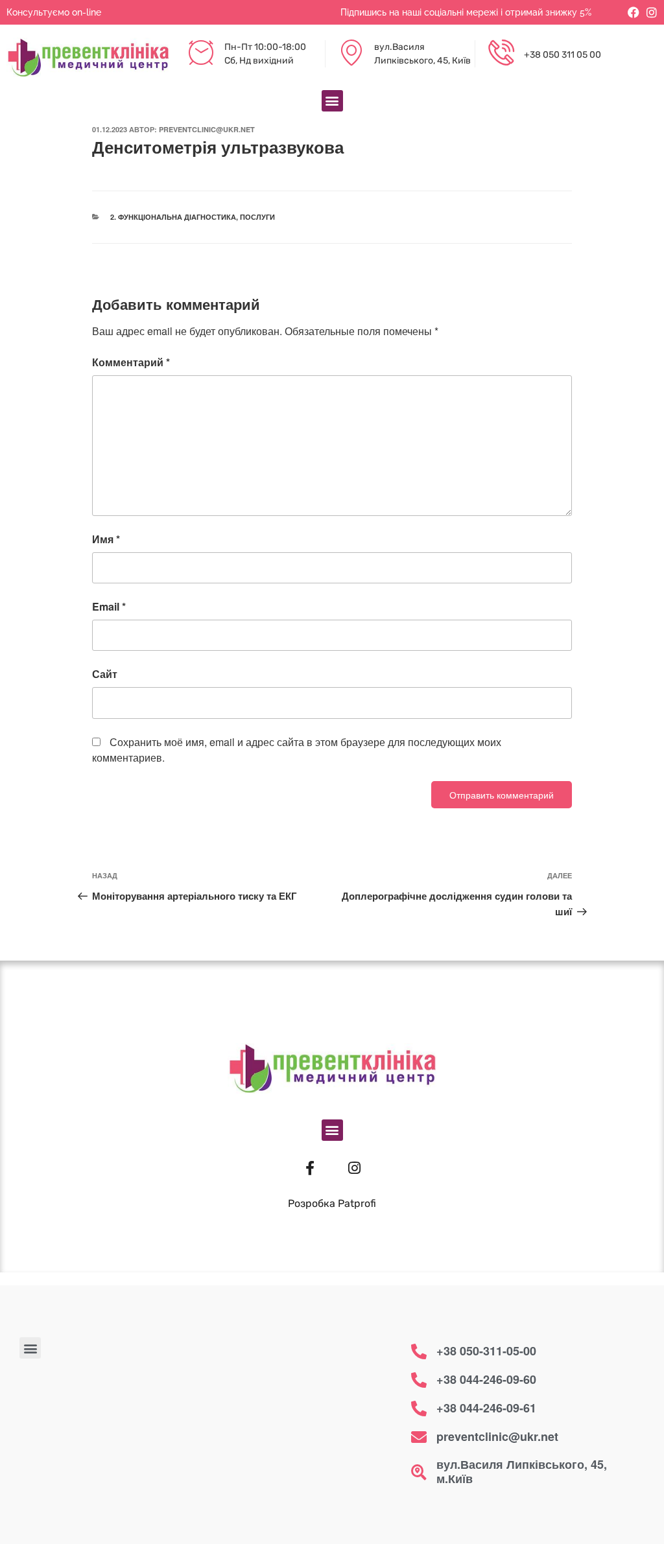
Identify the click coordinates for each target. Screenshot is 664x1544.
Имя (106, 539)
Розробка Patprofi (332, 1203)
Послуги (257, 217)
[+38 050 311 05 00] (501, 54)
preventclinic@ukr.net (207, 129)
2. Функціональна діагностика (173, 217)
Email (109, 606)
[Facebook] (633, 12)
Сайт (104, 673)
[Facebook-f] (310, 1168)
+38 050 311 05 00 (562, 54)
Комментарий (131, 362)
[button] (332, 100)
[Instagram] (652, 12)
